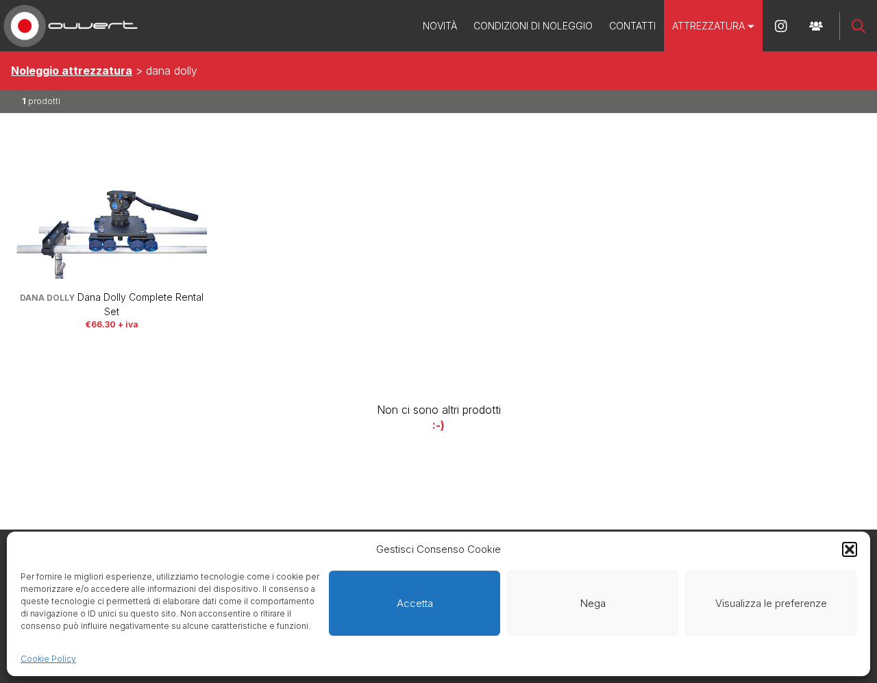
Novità (440, 26)
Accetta (415, 603)
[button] (849, 549)
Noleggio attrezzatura (71, 70)
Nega (593, 603)
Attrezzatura (708, 26)
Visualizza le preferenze (771, 603)
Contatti (632, 26)
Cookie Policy (48, 659)
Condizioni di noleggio (533, 26)
